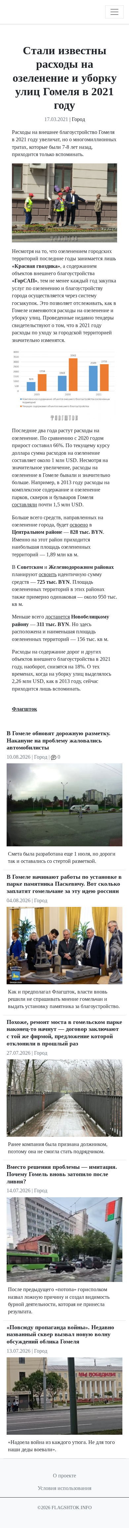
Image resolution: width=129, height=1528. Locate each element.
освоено (79, 525)
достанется (57, 616)
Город (78, 119)
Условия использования (64, 1488)
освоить (48, 574)
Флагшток (24, 709)
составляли (24, 504)
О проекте (64, 1475)
